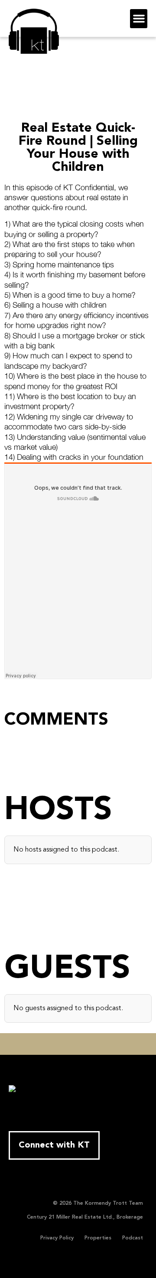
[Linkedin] (78, 1044)
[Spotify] (118, 1044)
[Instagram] (91, 1044)
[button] (138, 18)
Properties (97, 1238)
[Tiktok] (105, 1044)
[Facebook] (37, 1044)
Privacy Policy (57, 1238)
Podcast (132, 1238)
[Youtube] (64, 1044)
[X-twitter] (51, 1044)
